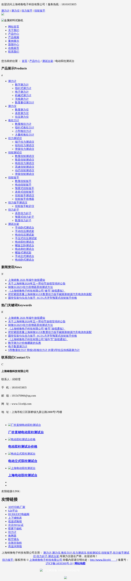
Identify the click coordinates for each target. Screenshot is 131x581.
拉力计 (12, 532)
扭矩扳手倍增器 (24, 199)
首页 (24, 61)
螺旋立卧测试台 (24, 245)
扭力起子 (13, 209)
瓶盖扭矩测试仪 (24, 159)
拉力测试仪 (15, 138)
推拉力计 (13, 120)
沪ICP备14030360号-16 (59, 563)
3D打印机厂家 (16, 507)
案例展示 (13, 40)
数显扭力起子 (23, 220)
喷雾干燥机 (15, 528)
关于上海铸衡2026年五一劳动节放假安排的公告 (37, 283)
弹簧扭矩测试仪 (24, 174)
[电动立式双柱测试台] (21, 453)
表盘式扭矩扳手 (24, 191)
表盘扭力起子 (23, 213)
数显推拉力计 (23, 123)
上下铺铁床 (15, 517)
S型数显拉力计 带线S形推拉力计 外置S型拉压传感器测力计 (44, 350)
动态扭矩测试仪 (24, 170)
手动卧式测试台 (24, 227)
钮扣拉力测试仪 (24, 145)
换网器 (12, 535)
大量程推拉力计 (24, 134)
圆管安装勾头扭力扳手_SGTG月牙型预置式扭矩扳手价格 (42, 297)
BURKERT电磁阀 (18, 514)
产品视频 (13, 37)
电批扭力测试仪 (24, 163)
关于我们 (13, 30)
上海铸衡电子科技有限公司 (46, 559)
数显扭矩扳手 (23, 181)
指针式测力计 (23, 88)
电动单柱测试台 (24, 249)
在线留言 (13, 48)
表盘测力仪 (22, 113)
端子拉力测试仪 (24, 141)
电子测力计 (22, 91)
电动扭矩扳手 (23, 184)
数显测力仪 (22, 109)
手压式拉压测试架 (26, 238)
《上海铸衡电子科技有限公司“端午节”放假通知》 (38, 339)
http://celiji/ (103, 559)
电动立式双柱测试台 (22, 461)
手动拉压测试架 (24, 231)
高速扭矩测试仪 (24, 166)
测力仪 (15, 10)
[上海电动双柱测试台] (21, 468)
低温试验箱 (15, 521)
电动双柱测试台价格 (22, 446)
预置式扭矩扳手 (24, 188)
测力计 (5, 10)
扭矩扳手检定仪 (24, 206)
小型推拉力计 (23, 131)
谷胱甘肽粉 (15, 542)
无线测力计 (22, 98)
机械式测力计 (23, 95)
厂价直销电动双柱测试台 (26, 432)
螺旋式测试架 (23, 252)
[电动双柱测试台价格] (21, 439)
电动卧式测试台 (24, 259)
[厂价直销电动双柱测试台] (24, 424)
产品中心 (13, 33)
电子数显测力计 (17, 346)
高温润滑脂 (15, 546)
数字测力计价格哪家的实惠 (24, 342)
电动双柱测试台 (24, 241)
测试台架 (47, 61)
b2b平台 (13, 510)
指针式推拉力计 (24, 127)
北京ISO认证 (16, 524)
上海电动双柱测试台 (22, 475)
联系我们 (13, 51)
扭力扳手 (26, 10)
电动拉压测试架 (24, 234)
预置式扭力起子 (24, 216)
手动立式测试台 (24, 256)
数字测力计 (22, 84)
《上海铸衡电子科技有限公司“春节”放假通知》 (36, 290)
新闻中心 (13, 44)
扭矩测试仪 (15, 152)
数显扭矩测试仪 (24, 156)
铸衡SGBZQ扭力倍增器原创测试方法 (30, 287)
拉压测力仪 (22, 116)
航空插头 (13, 539)
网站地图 (80, 563)
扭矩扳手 (39, 10)
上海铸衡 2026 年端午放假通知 (26, 280)
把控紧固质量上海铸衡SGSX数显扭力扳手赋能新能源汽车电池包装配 (50, 294)
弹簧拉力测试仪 (24, 149)
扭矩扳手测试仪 (24, 195)
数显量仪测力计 (24, 102)
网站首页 (13, 26)
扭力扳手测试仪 (17, 202)
